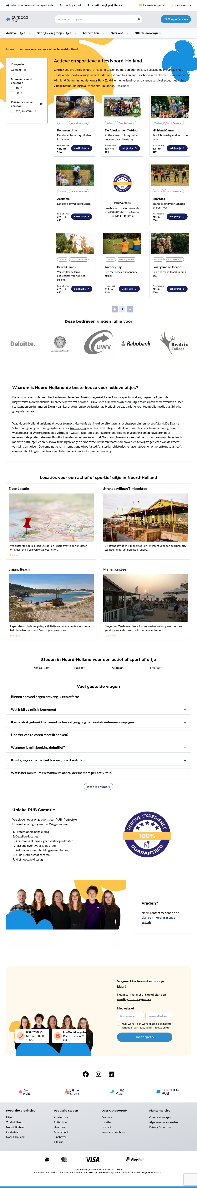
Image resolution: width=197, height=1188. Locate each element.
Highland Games (65, 80)
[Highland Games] (170, 107)
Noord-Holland (15, 1136)
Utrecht (10, 1117)
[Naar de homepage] (26, 19)
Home (10, 49)
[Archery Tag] (122, 243)
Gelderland (12, 1132)
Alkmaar (117, 667)
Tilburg (58, 1141)
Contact (106, 1127)
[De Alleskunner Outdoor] (122, 107)
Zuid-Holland (14, 1122)
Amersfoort (61, 1132)
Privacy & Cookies (160, 1127)
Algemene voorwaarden (163, 1122)
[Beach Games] (75, 243)
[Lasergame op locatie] (170, 243)
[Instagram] (98, 1075)
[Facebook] (85, 1075)
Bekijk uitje (80, 148)
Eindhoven (60, 1136)
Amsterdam (41, 667)
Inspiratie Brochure (113, 1132)
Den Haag (60, 1127)
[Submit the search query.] (139, 19)
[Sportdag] (170, 175)
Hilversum (155, 667)
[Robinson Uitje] (75, 107)
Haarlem (79, 667)
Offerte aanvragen (160, 1117)
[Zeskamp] (75, 175)
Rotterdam (60, 1122)
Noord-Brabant (15, 1127)
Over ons (107, 1117)
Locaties (106, 1122)
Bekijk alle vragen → (98, 786)
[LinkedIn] (111, 1075)
